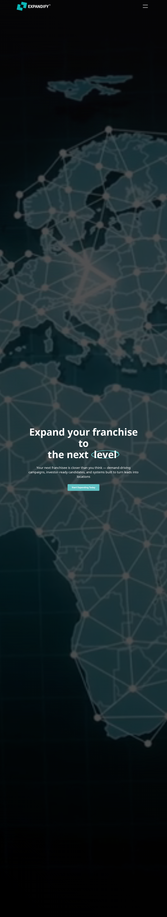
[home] (34, 6)
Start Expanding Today (83, 487)
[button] (145, 6)
